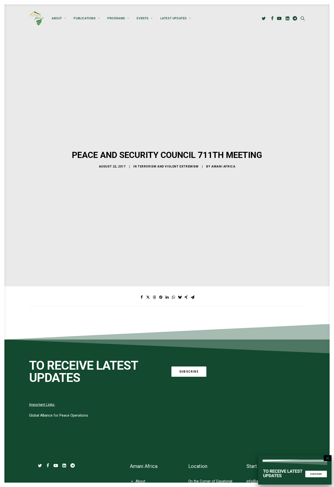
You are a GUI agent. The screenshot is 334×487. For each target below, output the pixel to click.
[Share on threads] (154, 297)
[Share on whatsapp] (173, 297)
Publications (85, 18)
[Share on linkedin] (167, 297)
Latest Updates (173, 18)
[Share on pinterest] (161, 297)
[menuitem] (58, 18)
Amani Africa (223, 166)
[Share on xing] (186, 297)
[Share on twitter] (148, 297)
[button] (264, 18)
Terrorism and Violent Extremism (168, 166)
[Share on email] (192, 297)
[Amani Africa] (36, 18)
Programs (116, 18)
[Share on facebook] (142, 297)
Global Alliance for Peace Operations (58, 415)
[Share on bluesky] (180, 297)
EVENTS (143, 18)
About (57, 18)
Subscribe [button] (189, 371)
